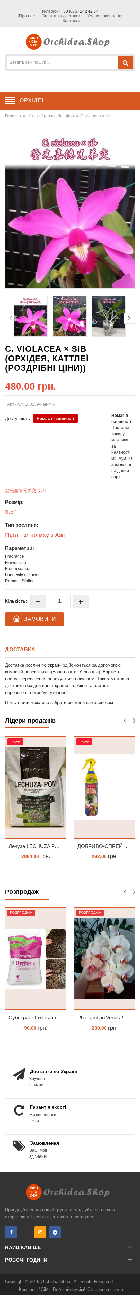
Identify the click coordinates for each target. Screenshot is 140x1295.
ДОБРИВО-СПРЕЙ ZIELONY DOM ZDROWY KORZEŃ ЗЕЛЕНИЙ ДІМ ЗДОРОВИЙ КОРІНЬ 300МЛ (106, 846)
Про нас (27, 16)
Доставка (20, 649)
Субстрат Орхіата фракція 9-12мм (37, 1017)
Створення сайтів (105, 1289)
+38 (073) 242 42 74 (80, 11)
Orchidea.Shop (56, 1281)
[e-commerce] (70, 41)
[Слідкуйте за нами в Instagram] (40, 1232)
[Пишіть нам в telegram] (55, 1232)
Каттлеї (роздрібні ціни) (51, 116)
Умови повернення (105, 16)
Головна (13, 116)
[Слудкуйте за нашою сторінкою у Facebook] (11, 1232)
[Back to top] (132, 1282)
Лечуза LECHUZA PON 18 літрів (37, 846)
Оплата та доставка (61, 16)
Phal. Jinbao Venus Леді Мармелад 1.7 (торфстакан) (106, 1017)
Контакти (71, 20)
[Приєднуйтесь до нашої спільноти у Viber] (26, 1232)
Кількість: (16, 601)
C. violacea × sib (95, 116)
